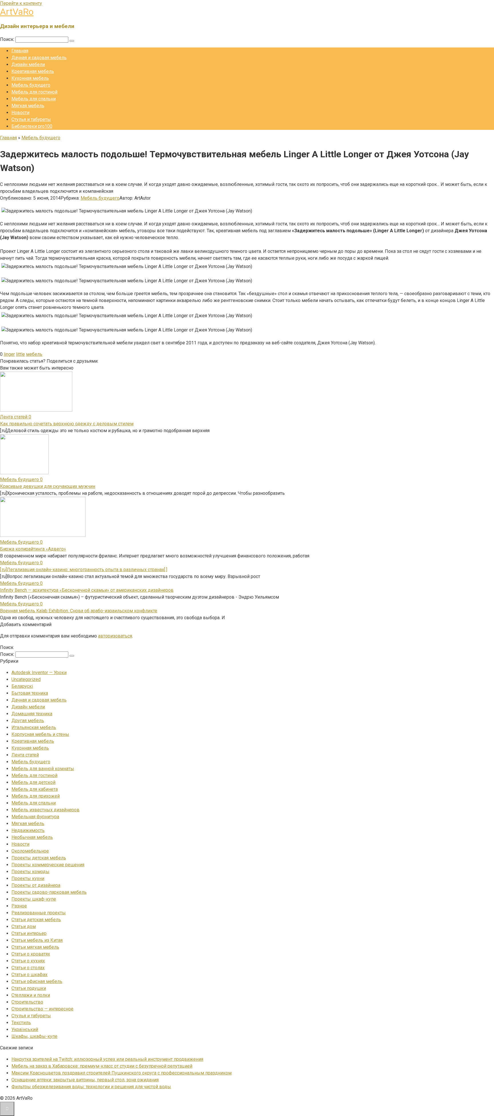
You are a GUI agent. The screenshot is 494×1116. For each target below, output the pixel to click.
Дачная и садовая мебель (39, 57)
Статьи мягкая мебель (35, 947)
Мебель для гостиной (34, 92)
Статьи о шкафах (29, 974)
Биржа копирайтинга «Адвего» (33, 549)
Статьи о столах (28, 967)
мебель (34, 354)
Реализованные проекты (38, 913)
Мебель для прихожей (35, 796)
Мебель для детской (33, 782)
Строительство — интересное (42, 1009)
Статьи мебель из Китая (37, 940)
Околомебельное (30, 851)
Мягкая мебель (27, 105)
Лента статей (25, 755)
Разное (19, 906)
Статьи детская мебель (36, 919)
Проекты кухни (27, 878)
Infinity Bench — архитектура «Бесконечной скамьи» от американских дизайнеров (87, 590)
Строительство (27, 1002)
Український (24, 1029)
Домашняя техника (31, 713)
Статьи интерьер (29, 933)
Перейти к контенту (21, 3)
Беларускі (22, 686)
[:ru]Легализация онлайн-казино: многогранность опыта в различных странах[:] (83, 569)
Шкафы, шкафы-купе (34, 1036)
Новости (20, 112)
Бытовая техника (29, 693)
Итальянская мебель (33, 727)
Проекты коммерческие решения (47, 864)
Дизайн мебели (28, 64)
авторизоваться (115, 636)
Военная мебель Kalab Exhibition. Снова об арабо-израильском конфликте (78, 610)
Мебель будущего (30, 85)
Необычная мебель (32, 837)
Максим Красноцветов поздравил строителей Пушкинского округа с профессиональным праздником (121, 1073)
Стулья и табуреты (31, 119)
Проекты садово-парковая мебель (49, 892)
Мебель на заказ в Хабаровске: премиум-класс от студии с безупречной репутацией (101, 1066)
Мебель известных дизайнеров (45, 810)
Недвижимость (28, 830)
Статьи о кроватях (30, 954)
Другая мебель (27, 720)
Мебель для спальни (33, 99)
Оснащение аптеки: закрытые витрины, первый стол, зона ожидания (85, 1080)
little (20, 354)
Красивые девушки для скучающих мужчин (47, 486)
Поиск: (7, 39)
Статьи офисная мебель (36, 981)
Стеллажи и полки (30, 995)
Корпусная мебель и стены (40, 734)
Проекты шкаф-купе (33, 899)
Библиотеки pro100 (31, 126)
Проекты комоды (30, 871)
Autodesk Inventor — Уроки (39, 672)
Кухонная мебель (30, 78)
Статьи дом (23, 926)
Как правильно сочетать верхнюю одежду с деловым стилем (67, 423)
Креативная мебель (32, 71)
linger (9, 354)
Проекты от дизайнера (35, 885)
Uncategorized (26, 679)
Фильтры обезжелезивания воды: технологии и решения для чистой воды (91, 1086)
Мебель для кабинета (34, 789)
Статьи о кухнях (28, 961)
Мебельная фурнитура (35, 816)
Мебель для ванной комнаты (42, 768)
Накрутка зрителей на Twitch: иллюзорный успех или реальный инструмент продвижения (107, 1059)
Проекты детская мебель (38, 858)
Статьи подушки (28, 988)
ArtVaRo (16, 11)
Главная (19, 50)
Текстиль (21, 1022)
